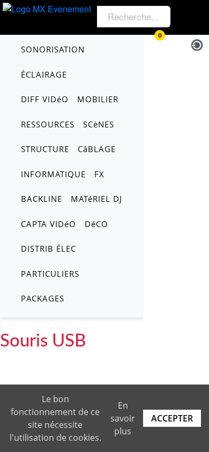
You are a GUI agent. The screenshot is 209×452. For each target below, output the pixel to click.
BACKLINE (41, 198)
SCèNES (98, 124)
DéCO (96, 224)
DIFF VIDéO (45, 99)
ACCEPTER (172, 418)
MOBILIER (97, 99)
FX (99, 174)
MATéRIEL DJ (96, 198)
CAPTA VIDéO (48, 224)
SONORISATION (53, 49)
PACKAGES (42, 298)
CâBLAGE (97, 149)
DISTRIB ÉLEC (48, 248)
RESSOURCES (47, 124)
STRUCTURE (45, 149)
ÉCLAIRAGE (44, 74)
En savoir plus (122, 418)
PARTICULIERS (50, 273)
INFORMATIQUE (53, 174)
